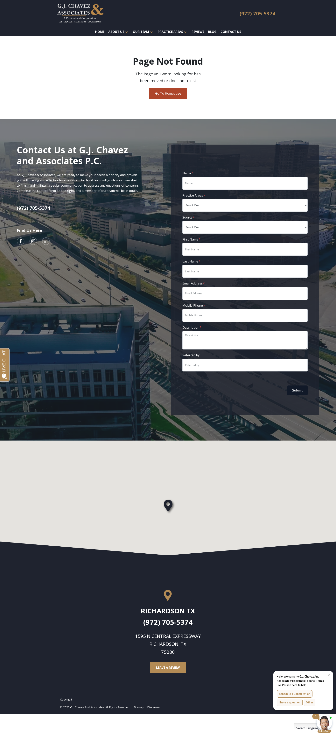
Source (187, 217)
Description (190, 327)
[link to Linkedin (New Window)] (46, 241)
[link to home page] (80, 13)
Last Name (190, 261)
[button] (126, 31)
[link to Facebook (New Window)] (20, 241)
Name (186, 173)
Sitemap (139, 707)
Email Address (192, 283)
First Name (190, 239)
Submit (297, 390)
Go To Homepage (168, 93)
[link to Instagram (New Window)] (33, 241)
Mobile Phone (192, 305)
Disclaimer (153, 707)
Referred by (191, 355)
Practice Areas (192, 195)
